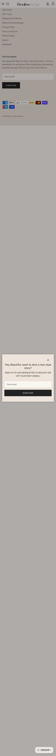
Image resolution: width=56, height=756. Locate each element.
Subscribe (28, 393)
